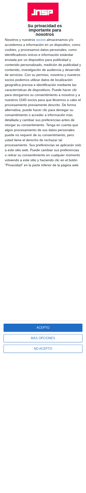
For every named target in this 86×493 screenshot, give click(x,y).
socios (41, 39)
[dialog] (43, 246)
